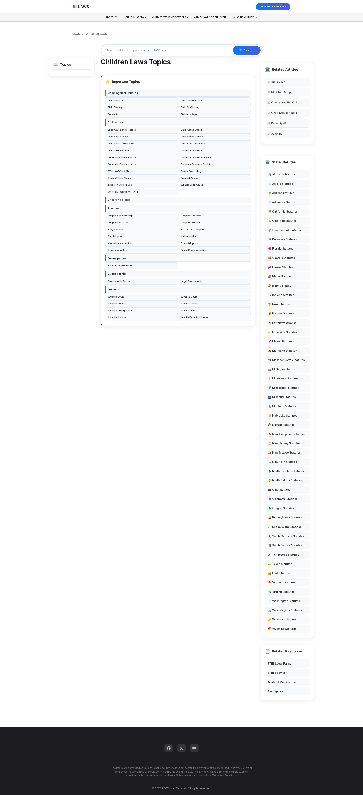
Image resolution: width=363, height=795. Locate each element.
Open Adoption (189, 243)
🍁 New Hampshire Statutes (287, 434)
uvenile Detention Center (195, 317)
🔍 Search (246, 50)
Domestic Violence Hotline (196, 157)
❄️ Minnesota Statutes (283, 378)
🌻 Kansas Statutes (281, 313)
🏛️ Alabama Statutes (282, 174)
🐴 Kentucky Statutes (282, 322)
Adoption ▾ (113, 17)
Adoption (114, 208)
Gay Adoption (115, 236)
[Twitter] (181, 748)
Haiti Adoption (189, 236)
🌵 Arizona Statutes (281, 193)
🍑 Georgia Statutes (281, 257)
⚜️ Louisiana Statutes (282, 332)
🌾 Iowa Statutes (279, 304)
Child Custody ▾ (136, 17)
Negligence (276, 691)
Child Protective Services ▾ (170, 17)
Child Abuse (115, 122)
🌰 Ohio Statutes (279, 489)
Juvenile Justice (117, 317)
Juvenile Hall (188, 310)
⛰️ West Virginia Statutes (285, 610)
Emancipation (117, 258)
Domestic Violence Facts (122, 157)
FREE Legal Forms (279, 663)
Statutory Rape (189, 114)
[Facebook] (168, 748)
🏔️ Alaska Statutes (280, 183)
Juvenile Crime (189, 303)
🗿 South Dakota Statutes (285, 545)
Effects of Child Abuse (120, 171)
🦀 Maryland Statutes (282, 350)
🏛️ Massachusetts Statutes (286, 359)
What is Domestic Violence (123, 191)
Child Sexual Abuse (118, 150)
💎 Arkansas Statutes (282, 202)
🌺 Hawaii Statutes (280, 267)
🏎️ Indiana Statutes (281, 294)
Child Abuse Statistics (193, 143)
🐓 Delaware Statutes (282, 239)
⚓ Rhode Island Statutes (285, 526)
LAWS (76, 33)
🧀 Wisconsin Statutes (283, 619)
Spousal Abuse (189, 178)
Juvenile (113, 289)
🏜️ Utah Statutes (279, 573)
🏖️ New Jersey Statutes (284, 443)
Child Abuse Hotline (192, 136)
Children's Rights (119, 199)
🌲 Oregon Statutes (281, 508)
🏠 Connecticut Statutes (284, 230)
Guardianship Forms (119, 281)
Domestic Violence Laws (122, 164)
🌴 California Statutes (283, 211)
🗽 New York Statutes (282, 461)
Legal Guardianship (191, 281)
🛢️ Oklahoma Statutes (283, 498)
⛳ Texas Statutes (280, 563)
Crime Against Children (123, 93)
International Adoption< (121, 243)
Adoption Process (191, 215)
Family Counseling (191, 171)
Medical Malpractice (282, 682)
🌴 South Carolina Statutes (286, 536)
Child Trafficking (190, 107)
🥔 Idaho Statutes (280, 276)
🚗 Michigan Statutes (282, 369)
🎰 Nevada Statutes (281, 424)
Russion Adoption (117, 250)
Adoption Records (118, 222)
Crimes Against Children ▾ (211, 17)
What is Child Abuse (192, 184)
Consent (112, 114)
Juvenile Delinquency (120, 310)
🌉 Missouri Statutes (282, 397)
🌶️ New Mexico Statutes (284, 452)
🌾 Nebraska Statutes (282, 415)
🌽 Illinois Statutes (280, 285)
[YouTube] (194, 748)
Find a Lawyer (277, 672)
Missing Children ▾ (245, 17)
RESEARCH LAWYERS (273, 6)
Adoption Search (190, 222)
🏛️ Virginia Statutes (281, 591)
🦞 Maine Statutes (280, 341)
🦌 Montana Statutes (282, 406)
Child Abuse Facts (118, 136)
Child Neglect (115, 100)
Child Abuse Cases (191, 129)
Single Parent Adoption (194, 250)
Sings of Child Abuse (119, 178)
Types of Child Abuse (120, 184)
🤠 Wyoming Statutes (282, 628)
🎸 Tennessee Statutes (283, 554)
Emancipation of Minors (121, 265)
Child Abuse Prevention (121, 143)
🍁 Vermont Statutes (281, 582)
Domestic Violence (191, 150)
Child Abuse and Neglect (122, 129)
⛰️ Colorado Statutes (282, 220)
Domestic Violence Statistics (197, 164)
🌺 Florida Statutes (280, 248)
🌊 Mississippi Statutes (283, 387)
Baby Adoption (116, 229)
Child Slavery (115, 107)
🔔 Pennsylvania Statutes (285, 517)
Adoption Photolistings (120, 215)
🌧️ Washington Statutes (284, 601)
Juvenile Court (116, 296)
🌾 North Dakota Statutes (285, 480)
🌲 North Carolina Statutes (286, 471)
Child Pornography (191, 100)
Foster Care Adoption (193, 229)
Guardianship (117, 273)
